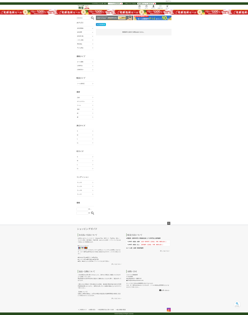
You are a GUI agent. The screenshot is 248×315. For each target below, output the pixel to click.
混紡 (78, 109)
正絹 (78, 97)
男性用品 (79, 44)
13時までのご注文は (139, 3)
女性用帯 (79, 32)
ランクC (79, 194)
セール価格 (80, 61)
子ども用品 (80, 48)
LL (77, 143)
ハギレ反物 (80, 40)
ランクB (79, 190)
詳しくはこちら (116, 264)
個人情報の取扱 (121, 309)
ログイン (169, 1)
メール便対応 (81, 83)
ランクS (79, 182)
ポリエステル (81, 101)
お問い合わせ (165, 290)
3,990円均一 (80, 69)
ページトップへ (168, 223)
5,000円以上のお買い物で (106, 3)
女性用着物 (80, 28)
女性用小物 (80, 36)
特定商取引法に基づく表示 (106, 309)
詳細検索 (101, 24)
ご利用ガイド (83, 309)
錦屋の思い (93, 309)
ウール (79, 105)
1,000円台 (80, 65)
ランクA (79, 186)
